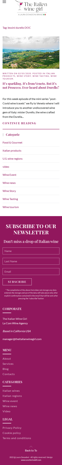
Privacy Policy (12, 427)
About (7, 358)
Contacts (9, 374)
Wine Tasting (41, 76)
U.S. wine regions (13, 158)
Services (8, 363)
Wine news (9, 182)
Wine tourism (11, 207)
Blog (6, 368)
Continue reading (19, 123)
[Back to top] (31, 446)
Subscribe (17, 282)
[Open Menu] (4, 1)
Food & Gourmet (12, 142)
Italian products (12, 150)
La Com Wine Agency (15, 323)
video (6, 166)
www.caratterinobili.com (31, 460)
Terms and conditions (17, 438)
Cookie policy (12, 432)
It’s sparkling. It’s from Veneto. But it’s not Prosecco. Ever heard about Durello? (31, 86)
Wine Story (24, 76)
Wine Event (9, 174)
